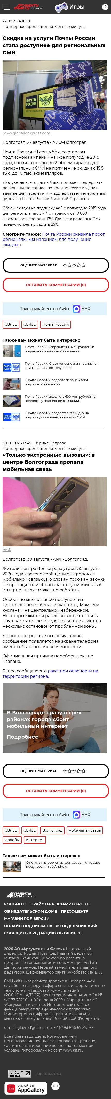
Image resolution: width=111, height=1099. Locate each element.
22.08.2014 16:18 (16, 21)
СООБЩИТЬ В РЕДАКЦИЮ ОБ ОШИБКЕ (42, 933)
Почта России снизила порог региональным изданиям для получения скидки (54, 240)
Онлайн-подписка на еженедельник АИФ (50, 925)
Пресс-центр (74, 911)
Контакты (15, 904)
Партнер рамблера (48, 1073)
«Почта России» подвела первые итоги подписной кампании (56, 382)
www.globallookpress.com (26, 133)
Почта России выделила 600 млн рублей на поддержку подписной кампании (60, 399)
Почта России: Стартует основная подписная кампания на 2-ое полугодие (61, 366)
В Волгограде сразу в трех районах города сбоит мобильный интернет (44, 719)
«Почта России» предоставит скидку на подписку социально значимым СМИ (57, 415)
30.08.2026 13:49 (17, 443)
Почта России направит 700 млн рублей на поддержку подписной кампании (60, 349)
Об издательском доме (30, 911)
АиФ (7, 549)
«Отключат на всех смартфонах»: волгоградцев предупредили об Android (62, 865)
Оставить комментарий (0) (56, 285)
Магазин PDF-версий (27, 918)
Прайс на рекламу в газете (59, 904)
